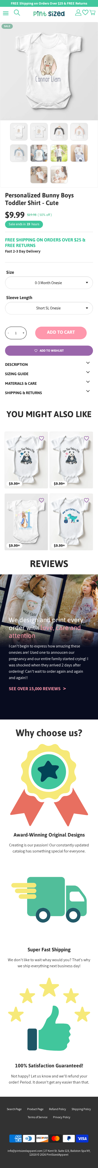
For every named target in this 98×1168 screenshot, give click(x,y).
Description (16, 364)
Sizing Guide (16, 374)
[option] (49, 71)
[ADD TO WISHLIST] (41, 438)
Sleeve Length (19, 297)
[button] (64, 333)
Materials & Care (21, 383)
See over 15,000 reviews (35, 688)
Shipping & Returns (23, 393)
